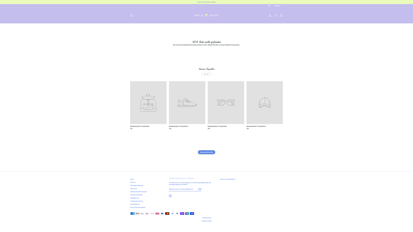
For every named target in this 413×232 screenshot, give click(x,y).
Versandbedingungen (136, 195)
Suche (132, 179)
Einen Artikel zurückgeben (137, 207)
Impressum (133, 188)
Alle (206, 74)
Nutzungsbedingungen (136, 185)
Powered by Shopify (206, 221)
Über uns (133, 182)
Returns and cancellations (227, 179)
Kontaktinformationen (136, 201)
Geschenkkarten (135, 204)
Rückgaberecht (134, 198)
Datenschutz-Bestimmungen (138, 191)
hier (217, 45)
